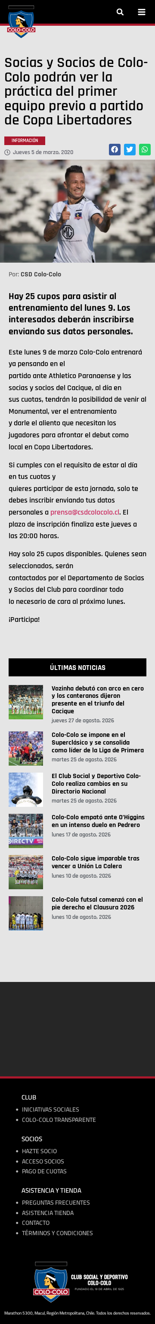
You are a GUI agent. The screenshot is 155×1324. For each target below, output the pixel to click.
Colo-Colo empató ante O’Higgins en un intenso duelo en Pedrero (98, 821)
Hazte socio (39, 1151)
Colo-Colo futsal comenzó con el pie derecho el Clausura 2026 (97, 903)
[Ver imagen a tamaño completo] (77, 211)
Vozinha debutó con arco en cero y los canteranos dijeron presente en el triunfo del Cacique (98, 700)
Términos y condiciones (57, 1233)
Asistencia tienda (48, 1213)
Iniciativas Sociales (50, 1110)
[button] (120, 12)
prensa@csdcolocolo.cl (84, 512)
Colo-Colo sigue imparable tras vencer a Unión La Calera (96, 862)
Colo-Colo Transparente (59, 1120)
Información (25, 141)
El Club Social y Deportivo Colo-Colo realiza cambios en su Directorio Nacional (96, 784)
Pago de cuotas (44, 1171)
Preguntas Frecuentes (56, 1203)
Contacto (36, 1223)
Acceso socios (43, 1161)
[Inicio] (21, 22)
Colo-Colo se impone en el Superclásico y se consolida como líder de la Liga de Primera (98, 742)
